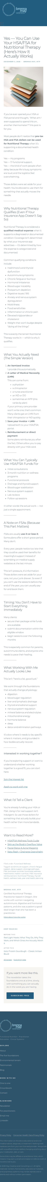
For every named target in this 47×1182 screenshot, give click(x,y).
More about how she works (14, 917)
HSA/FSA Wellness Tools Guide (23, 840)
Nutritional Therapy (26, 876)
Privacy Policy (5, 1135)
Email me (4, 1116)
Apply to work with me (15, 786)
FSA (5, 871)
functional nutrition (16, 871)
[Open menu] (2, 24)
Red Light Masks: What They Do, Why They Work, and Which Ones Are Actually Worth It (23, 940)
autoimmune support (20, 867)
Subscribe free (20, 995)
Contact (3, 1093)
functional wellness (33, 871)
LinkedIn (4, 1120)
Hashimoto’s (9, 874)
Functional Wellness (22, 864)
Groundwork (6, 1088)
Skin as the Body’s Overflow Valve (25, 844)
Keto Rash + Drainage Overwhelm (25, 851)
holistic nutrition (22, 874)
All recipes (8, 960)
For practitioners (7, 1111)
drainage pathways (31, 869)
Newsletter (5, 1106)
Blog (2, 1070)
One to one (5, 1083)
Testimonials (6, 1065)
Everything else (20, 960)
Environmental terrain (10, 1060)
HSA (31, 874)
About (3, 1051)
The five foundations (9, 1055)
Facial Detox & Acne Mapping (23, 848)
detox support (17, 869)
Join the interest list (14, 779)
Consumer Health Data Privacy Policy (28, 1135)
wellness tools (15, 878)
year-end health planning (32, 878)
